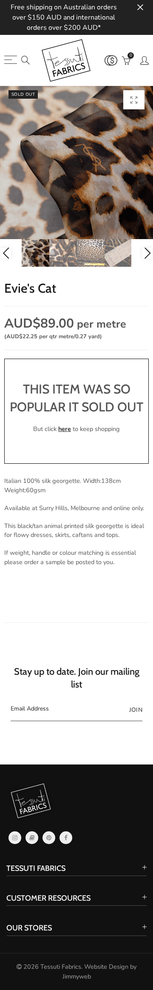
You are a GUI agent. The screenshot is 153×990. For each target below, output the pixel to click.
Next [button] (147, 253)
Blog (32, 837)
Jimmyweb (76, 976)
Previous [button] (5, 253)
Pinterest (48, 837)
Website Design (106, 966)
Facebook (66, 837)
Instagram (14, 837)
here (64, 429)
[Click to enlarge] (133, 99)
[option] (76, 162)
